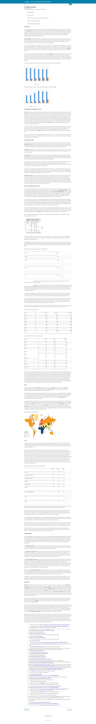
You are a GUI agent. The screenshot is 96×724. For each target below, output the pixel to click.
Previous (27, 709)
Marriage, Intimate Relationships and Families (41, 1)
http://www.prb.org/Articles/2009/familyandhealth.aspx (50, 704)
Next (69, 709)
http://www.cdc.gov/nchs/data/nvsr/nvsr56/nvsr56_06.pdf (39, 664)
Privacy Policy (48, 720)
